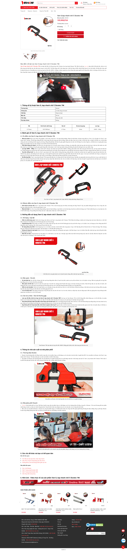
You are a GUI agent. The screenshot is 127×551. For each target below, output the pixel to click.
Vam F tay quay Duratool (28, 509)
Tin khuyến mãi (80, 7)
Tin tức (59, 522)
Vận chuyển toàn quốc (100, 4)
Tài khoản (85, 2)
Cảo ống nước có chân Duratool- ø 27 (45, 509)
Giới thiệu (59, 519)
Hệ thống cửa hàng (61, 526)
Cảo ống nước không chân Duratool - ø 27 (63, 509)
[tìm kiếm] (76, 3)
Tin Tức (71, 7)
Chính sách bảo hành (62, 528)
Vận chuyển (60, 533)
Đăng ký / (85, 4)
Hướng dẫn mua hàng (62, 535)
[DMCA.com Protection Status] (99, 524)
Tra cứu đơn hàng (62, 7)
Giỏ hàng (98, 2)
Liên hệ (59, 524)
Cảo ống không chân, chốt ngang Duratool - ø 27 (98, 509)
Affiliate (52, 7)
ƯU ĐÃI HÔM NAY (43, 7)
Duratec (66, 23)
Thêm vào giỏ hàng (71, 36)
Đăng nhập (89, 4)
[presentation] (19, 502)
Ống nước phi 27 (77, 509)
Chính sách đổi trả (61, 530)
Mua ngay (71, 33)
